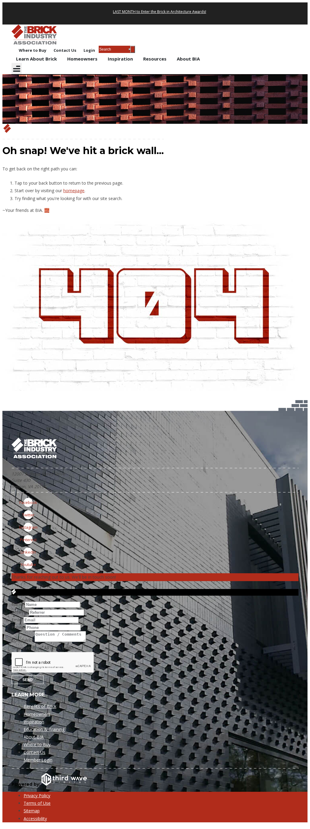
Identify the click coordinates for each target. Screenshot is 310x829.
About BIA (188, 59)
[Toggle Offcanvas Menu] (17, 68)
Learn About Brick (36, 59)
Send (27, 680)
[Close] (132, 49)
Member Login (38, 760)
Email (17, 620)
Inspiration (120, 59)
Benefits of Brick (40, 706)
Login (89, 50)
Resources (155, 59)
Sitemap (32, 811)
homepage (73, 190)
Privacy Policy (37, 795)
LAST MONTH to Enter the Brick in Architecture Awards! (159, 11)
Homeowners (82, 59)
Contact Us (65, 50)
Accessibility (35, 818)
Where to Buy (32, 50)
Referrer (20, 612)
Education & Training (44, 729)
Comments (22, 640)
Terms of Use (37, 803)
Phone (18, 627)
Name (18, 604)
